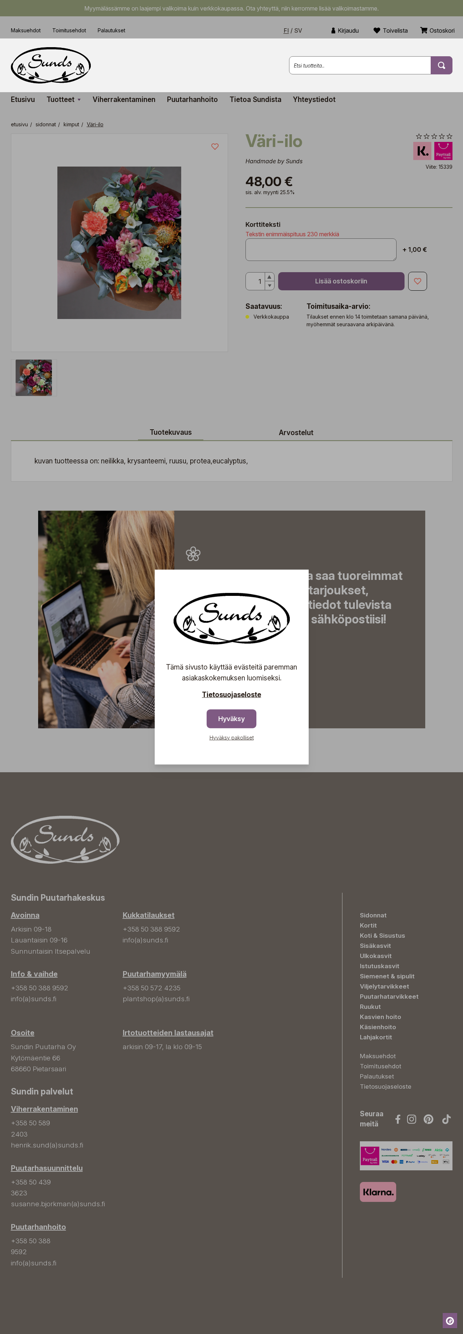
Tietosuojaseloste (231, 695)
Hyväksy (231, 718)
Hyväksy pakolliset (232, 737)
